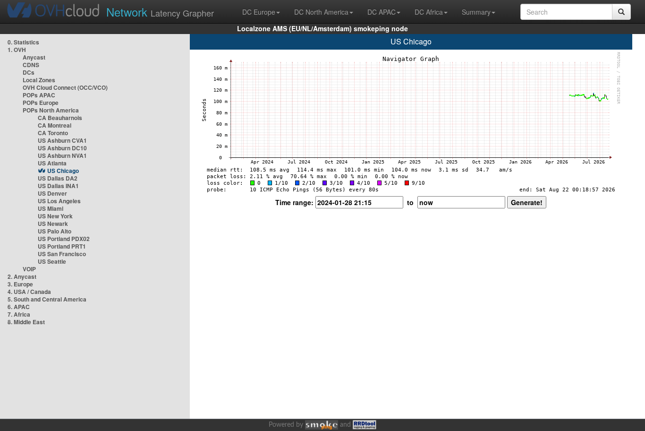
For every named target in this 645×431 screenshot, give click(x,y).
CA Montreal (54, 125)
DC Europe (258, 12)
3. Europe (20, 284)
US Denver (52, 193)
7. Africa (19, 314)
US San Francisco (62, 254)
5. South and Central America (47, 299)
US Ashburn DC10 (62, 148)
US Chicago (63, 170)
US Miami (50, 208)
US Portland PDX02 (64, 238)
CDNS (31, 64)
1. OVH (17, 49)
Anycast (34, 57)
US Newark (53, 223)
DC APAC (381, 12)
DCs (28, 72)
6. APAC (19, 306)
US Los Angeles (59, 201)
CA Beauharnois (60, 117)
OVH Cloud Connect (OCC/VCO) (65, 87)
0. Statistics (23, 42)
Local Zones (39, 80)
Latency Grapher (160, 11)
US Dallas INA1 (58, 185)
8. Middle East (26, 322)
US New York (55, 216)
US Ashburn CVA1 (62, 140)
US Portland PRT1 (62, 246)
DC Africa (429, 12)
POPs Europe (41, 102)
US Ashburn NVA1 (62, 155)
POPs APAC (39, 95)
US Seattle (52, 261)
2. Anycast (22, 276)
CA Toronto (53, 133)
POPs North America (51, 110)
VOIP (29, 269)
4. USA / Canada (29, 291)
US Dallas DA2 (57, 178)
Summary (476, 12)
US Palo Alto (54, 231)
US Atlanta (52, 163)
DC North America (321, 12)
